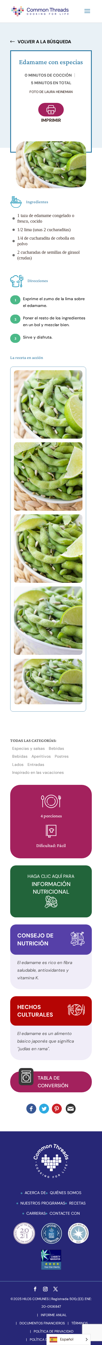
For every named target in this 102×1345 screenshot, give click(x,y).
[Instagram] (45, 1289)
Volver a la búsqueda (44, 42)
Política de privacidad (53, 1331)
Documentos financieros (42, 1323)
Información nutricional (51, 884)
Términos (79, 1323)
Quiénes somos (65, 1192)
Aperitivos (41, 756)
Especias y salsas (28, 748)
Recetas (77, 1203)
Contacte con (65, 1213)
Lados (18, 764)
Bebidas (56, 748)
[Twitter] (55, 1289)
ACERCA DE (35, 1192)
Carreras (36, 1213)
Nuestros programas (42, 1203)
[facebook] (35, 1289)
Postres (62, 756)
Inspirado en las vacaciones (38, 772)
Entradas (35, 764)
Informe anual (54, 1315)
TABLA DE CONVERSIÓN (53, 1082)
